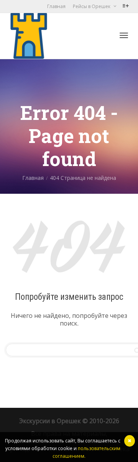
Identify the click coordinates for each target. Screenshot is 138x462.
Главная (56, 6)
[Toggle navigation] (123, 35)
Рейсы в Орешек (92, 6)
